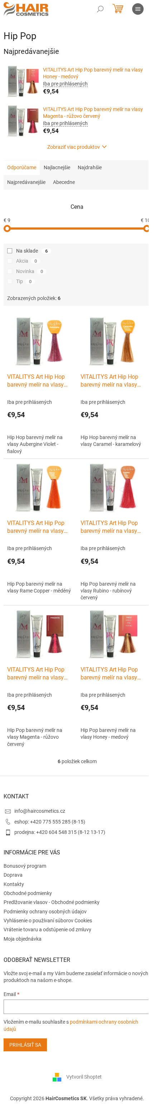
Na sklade (32, 251)
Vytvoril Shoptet (84, 1077)
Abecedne (64, 182)
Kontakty (14, 884)
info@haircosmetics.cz (39, 811)
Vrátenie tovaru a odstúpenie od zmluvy (47, 929)
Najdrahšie (90, 167)
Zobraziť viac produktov (73, 147)
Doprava (13, 875)
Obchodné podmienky (28, 893)
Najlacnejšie (57, 167)
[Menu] (138, 9)
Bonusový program (25, 866)
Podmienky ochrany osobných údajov (45, 911)
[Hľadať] (100, 9)
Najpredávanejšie (26, 182)
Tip (24, 281)
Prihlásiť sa (25, 1045)
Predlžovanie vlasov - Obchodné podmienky (52, 902)
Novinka (29, 271)
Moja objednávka (23, 939)
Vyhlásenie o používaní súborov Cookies (48, 920)
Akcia (26, 261)
